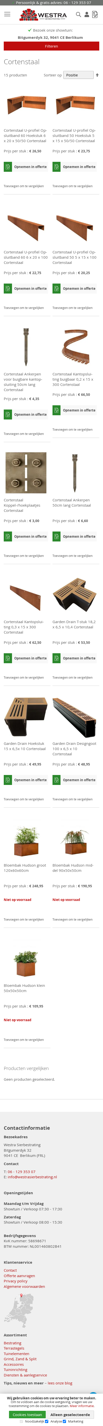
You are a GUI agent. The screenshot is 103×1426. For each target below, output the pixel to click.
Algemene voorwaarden (24, 1286)
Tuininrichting (15, 1369)
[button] (43, 177)
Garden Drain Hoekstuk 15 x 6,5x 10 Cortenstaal (25, 746)
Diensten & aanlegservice (25, 1374)
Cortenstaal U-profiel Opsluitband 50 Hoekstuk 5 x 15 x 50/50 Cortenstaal (74, 135)
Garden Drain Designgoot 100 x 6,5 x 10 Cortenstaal (74, 748)
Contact (10, 1270)
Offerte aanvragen (19, 1275)
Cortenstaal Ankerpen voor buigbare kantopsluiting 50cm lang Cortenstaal (23, 381)
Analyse (56, 1421)
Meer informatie (82, 1406)
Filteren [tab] (51, 46)
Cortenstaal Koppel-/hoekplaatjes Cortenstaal (22, 505)
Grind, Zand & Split (20, 1358)
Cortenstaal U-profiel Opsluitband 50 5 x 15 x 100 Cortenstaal (74, 257)
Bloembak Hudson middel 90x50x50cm (73, 868)
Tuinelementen (16, 1353)
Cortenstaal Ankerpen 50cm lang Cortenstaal (71, 502)
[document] (51, 1410)
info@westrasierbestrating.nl (32, 1176)
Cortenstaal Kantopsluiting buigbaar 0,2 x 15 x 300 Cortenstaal (72, 379)
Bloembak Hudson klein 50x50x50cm (24, 988)
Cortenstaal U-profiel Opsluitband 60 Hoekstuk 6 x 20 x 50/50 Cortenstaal (25, 135)
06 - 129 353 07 (22, 1171)
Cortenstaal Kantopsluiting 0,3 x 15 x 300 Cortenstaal (24, 627)
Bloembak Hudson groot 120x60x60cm (25, 868)
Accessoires (14, 1364)
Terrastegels (14, 1348)
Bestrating (12, 1342)
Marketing (75, 1421)
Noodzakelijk (34, 1421)
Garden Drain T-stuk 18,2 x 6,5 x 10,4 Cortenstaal (74, 624)
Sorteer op (53, 74)
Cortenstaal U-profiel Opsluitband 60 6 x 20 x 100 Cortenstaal (26, 257)
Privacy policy (16, 1280)
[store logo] (38, 15)
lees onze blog (60, 1382)
